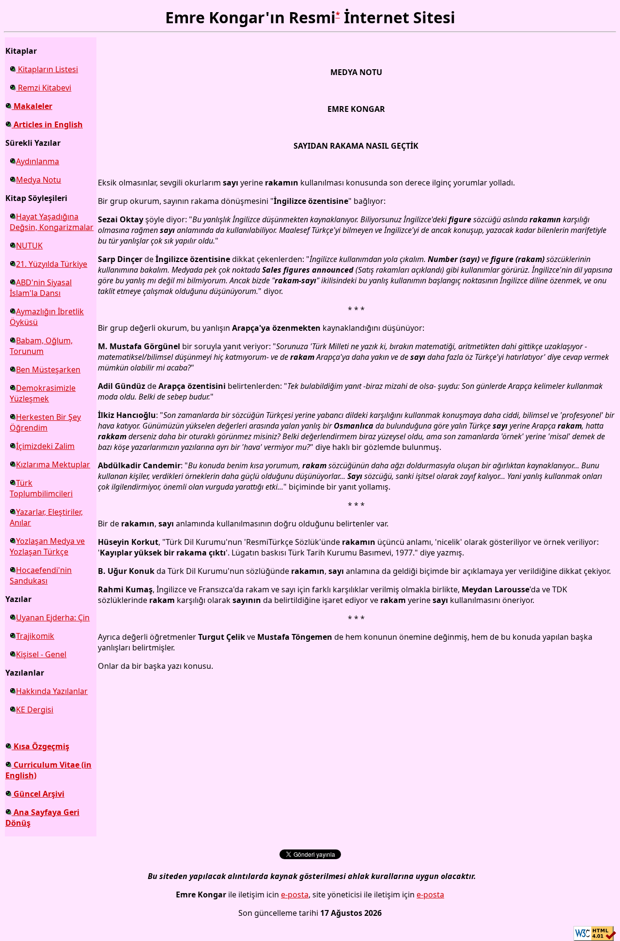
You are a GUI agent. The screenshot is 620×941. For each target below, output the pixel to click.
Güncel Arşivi (38, 793)
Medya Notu (38, 179)
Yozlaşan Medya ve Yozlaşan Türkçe (47, 546)
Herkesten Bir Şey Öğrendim (45, 422)
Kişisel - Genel (41, 654)
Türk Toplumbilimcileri (41, 488)
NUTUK (29, 245)
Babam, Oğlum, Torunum (41, 345)
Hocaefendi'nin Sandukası (41, 575)
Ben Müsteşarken (48, 369)
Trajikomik (35, 636)
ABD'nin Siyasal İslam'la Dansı (41, 287)
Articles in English (47, 124)
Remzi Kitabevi (43, 87)
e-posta (295, 894)
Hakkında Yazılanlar (52, 691)
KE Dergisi (34, 709)
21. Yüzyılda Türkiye (51, 264)
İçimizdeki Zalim (45, 446)
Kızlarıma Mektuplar (53, 464)
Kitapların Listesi (47, 69)
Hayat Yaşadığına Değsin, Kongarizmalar (51, 221)
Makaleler (32, 106)
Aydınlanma (37, 161)
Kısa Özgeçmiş (40, 746)
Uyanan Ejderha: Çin (53, 617)
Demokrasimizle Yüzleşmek (43, 393)
